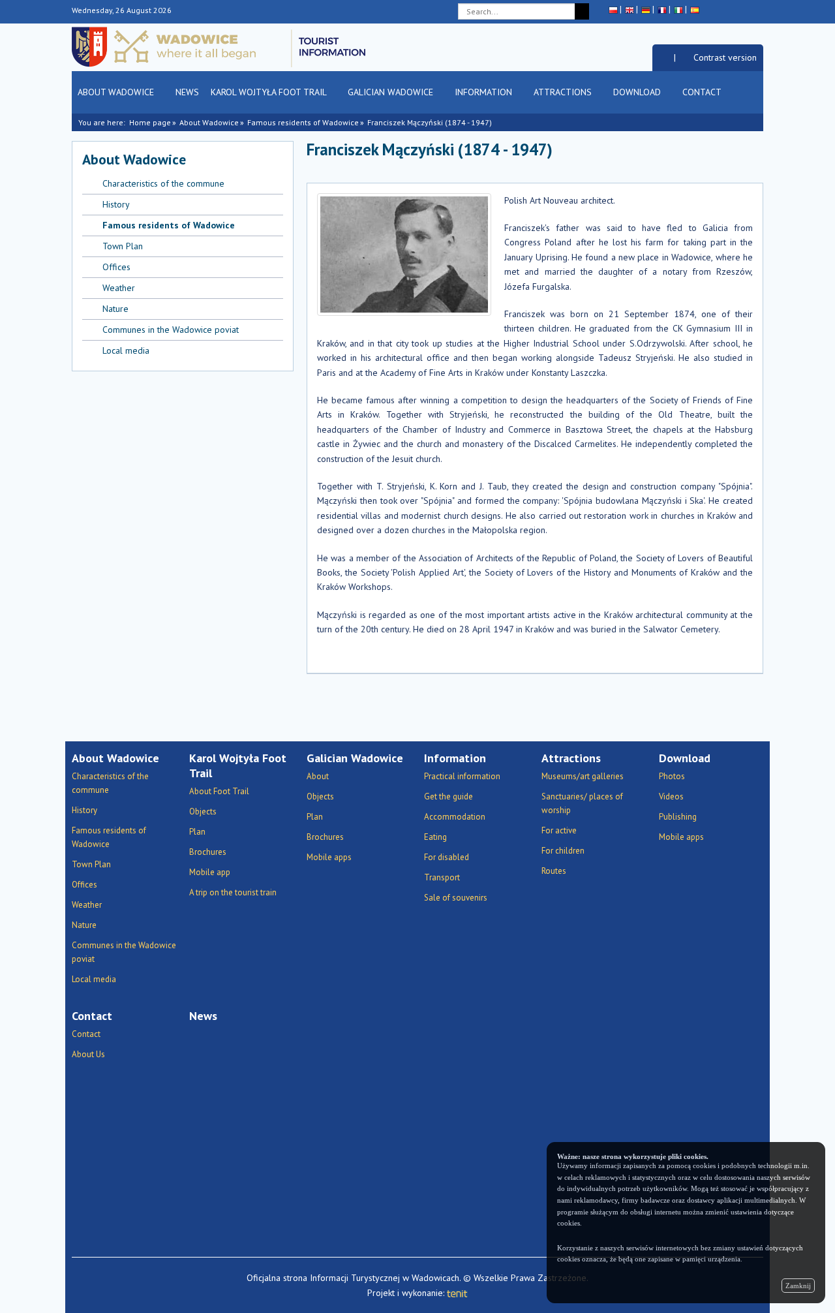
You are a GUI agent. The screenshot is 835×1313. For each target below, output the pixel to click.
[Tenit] (457, 1293)
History (116, 204)
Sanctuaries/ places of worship (582, 803)
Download (638, 92)
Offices (116, 267)
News (187, 92)
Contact (702, 92)
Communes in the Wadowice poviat (170, 329)
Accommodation (454, 816)
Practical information (462, 776)
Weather (118, 288)
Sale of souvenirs (455, 897)
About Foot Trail (219, 791)
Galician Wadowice (392, 92)
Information (485, 92)
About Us (88, 1054)
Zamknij (798, 1286)
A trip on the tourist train (233, 892)
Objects (203, 811)
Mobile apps (329, 857)
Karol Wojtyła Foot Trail (270, 92)
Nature (115, 309)
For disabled (446, 857)
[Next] (753, 155)
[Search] (582, 11)
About (318, 776)
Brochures (207, 851)
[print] (659, 155)
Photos (672, 776)
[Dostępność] (663, 57)
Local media (125, 350)
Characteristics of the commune (163, 183)
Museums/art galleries (582, 776)
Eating (435, 836)
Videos (671, 796)
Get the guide (448, 796)
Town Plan (122, 246)
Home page (150, 122)
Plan (197, 831)
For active (559, 830)
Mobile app (209, 872)
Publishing (678, 816)
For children (562, 850)
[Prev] (735, 155)
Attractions (564, 92)
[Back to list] (717, 155)
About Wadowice (117, 92)
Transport (442, 877)
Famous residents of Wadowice (303, 122)
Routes (553, 870)
